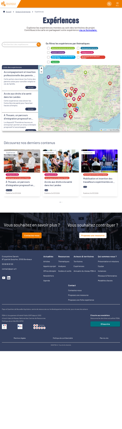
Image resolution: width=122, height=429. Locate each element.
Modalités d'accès (105, 280)
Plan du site (104, 338)
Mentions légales (20, 338)
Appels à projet (49, 266)
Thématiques (63, 261)
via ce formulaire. (88, 30)
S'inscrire (105, 324)
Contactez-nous (31, 235)
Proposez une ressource (92, 235)
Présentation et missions (108, 261)
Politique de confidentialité (63, 338)
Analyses (62, 266)
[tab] (60, 202)
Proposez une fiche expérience (81, 300)
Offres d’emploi (49, 271)
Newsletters (48, 276)
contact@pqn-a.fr (9, 269)
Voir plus (30, 87)
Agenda (46, 280)
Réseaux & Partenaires (107, 276)
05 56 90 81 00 (7, 264)
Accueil (8, 12)
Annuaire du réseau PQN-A (85, 271)
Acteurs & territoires (23, 12)
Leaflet (104, 130)
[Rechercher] (109, 3)
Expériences (79, 266)
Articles (46, 261)
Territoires (78, 261)
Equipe (101, 266)
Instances (102, 271)
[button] (76, 109)
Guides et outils (64, 271)
